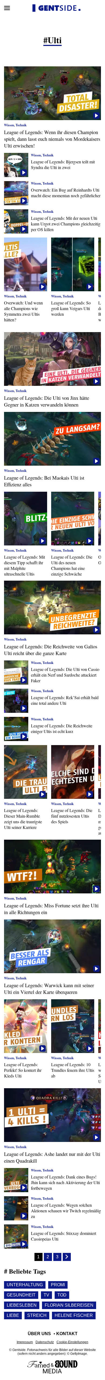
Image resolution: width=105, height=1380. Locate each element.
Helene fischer (74, 1315)
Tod (61, 1295)
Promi (58, 1284)
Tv (46, 1295)
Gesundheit (21, 1295)
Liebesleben (22, 1305)
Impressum (25, 1342)
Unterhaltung (25, 1284)
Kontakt (67, 1333)
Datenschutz (45, 1342)
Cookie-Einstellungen (72, 1342)
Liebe (13, 1315)
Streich (37, 1315)
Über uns (39, 1333)
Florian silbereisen (69, 1305)
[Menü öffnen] (7, 8)
